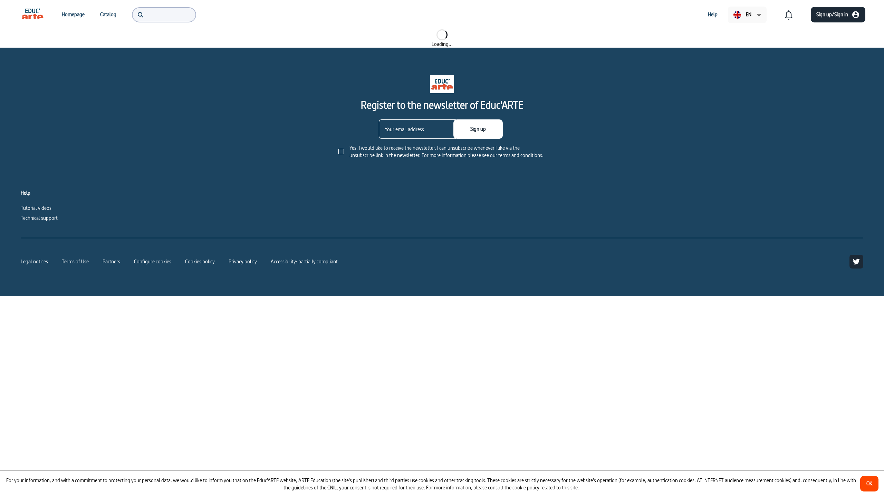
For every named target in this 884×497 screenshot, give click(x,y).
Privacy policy (243, 261)
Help (25, 193)
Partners (111, 261)
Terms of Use (75, 261)
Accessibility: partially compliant (304, 261)
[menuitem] (32, 14)
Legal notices (34, 261)
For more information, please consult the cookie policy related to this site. (502, 487)
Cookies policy (200, 261)
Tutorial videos (36, 208)
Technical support (39, 218)
